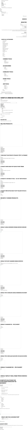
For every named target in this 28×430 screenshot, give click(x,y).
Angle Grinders (2, 224)
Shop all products (10, 7)
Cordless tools (8, 72)
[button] (14, 6)
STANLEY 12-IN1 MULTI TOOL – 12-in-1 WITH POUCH (14, 178)
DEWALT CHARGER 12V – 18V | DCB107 (10, 324)
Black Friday (2, 258)
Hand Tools (6, 79)
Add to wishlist (2, 150)
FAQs (2, 2)
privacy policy (24, 30)
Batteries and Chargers (3, 321)
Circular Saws (2, 353)
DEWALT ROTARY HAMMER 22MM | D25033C (12, 261)
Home (2, 92)
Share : (1, 114)
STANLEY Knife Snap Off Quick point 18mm (12, 166)
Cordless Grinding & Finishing (4, 290)
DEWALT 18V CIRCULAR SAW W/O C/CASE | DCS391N (14, 356)
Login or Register (2, 429)
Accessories (7, 66)
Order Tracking (3, 1)
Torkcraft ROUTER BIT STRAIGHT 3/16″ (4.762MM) (14, 155)
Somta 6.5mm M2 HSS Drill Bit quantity (5, 102)
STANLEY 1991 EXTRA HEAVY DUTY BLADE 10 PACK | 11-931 (13, 191)
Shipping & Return (11, 112)
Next (1, 368)
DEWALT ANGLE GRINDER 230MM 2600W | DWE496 (13, 227)
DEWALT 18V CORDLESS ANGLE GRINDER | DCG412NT (14, 292)
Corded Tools (7, 59)
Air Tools (6, 84)
